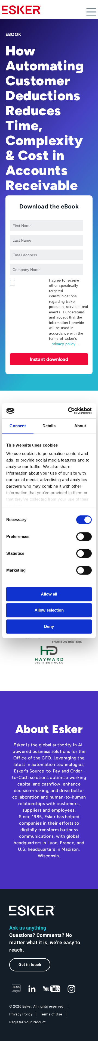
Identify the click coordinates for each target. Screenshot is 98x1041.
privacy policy (63, 344)
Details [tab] (49, 425)
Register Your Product (27, 1022)
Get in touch (30, 964)
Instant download (49, 359)
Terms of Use (51, 1014)
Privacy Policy (20, 1014)
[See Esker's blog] (16, 989)
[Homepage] (21, 12)
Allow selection (49, 610)
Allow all (49, 594)
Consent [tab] (18, 425)
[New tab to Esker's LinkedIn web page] (32, 989)
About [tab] (80, 425)
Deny (49, 626)
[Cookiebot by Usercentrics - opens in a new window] (69, 410)
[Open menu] (91, 11)
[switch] (84, 536)
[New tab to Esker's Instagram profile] (71, 989)
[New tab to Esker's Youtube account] (52, 989)
